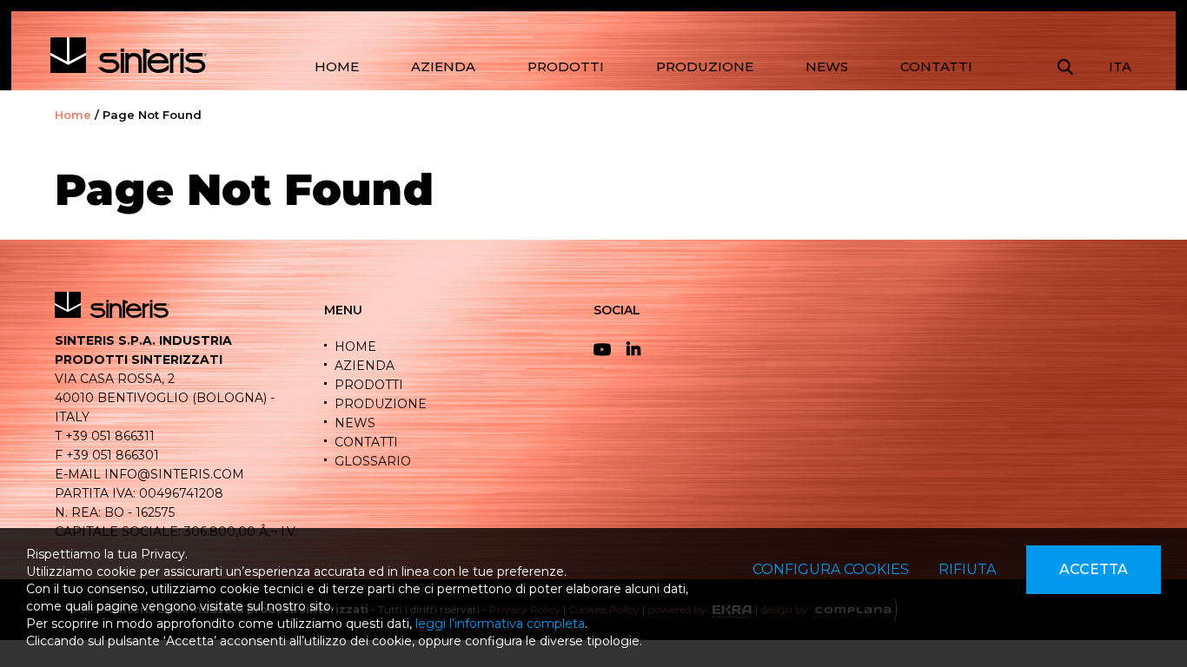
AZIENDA (443, 66)
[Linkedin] (640, 350)
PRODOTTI (565, 66)
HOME (337, 66)
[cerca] (1065, 66)
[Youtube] (607, 350)
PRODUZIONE (704, 66)
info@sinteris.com (174, 474)
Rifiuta (967, 569)
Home (73, 115)
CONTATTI (936, 66)
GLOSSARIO (373, 461)
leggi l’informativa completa (500, 623)
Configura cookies (831, 569)
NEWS (827, 66)
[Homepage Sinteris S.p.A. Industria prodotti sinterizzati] (128, 55)
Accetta (1093, 569)
